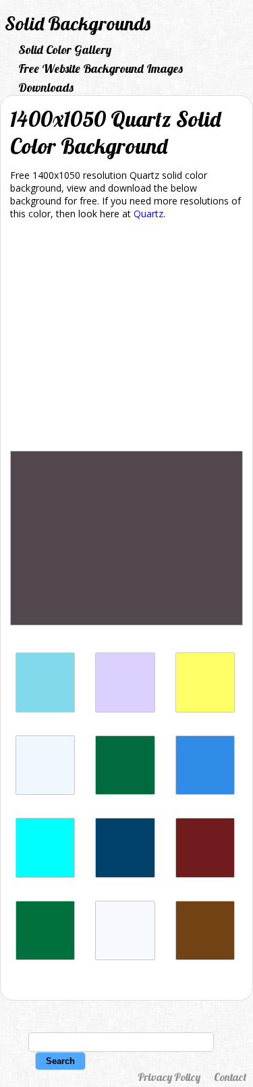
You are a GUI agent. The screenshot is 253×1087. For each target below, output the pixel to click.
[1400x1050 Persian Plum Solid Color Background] (205, 874)
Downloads (46, 87)
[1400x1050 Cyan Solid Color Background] (45, 874)
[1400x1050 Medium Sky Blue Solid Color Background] (45, 708)
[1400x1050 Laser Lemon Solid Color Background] (205, 708)
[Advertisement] (126, 337)
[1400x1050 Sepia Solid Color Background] (205, 956)
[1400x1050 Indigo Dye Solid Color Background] (124, 874)
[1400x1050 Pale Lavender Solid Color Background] (124, 708)
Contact (230, 1077)
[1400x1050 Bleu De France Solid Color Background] (205, 791)
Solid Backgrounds (77, 23)
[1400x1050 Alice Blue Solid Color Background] (45, 791)
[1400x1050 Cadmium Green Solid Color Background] (124, 791)
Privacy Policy (169, 1077)
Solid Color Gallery (64, 49)
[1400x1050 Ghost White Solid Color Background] (124, 956)
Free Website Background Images (100, 68)
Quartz (148, 213)
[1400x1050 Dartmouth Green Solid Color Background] (45, 956)
